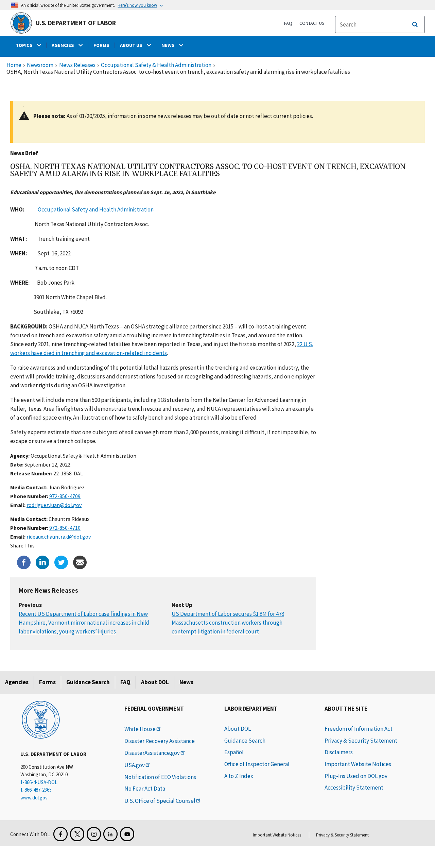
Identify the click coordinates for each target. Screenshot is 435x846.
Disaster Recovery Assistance (159, 741)
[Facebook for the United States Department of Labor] (60, 834)
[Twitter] (61, 561)
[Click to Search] (415, 24)
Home (13, 65)
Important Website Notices (358, 764)
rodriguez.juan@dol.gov (54, 505)
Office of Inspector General (257, 764)
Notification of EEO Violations (160, 777)
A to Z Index (238, 776)
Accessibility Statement (354, 787)
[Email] (80, 561)
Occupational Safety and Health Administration (96, 209)
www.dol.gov (34, 797)
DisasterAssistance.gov (152, 753)
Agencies (17, 682)
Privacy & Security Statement (361, 740)
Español (234, 752)
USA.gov (134, 765)
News (186, 682)
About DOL (155, 682)
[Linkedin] (42, 561)
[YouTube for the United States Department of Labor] (127, 834)
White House (140, 729)
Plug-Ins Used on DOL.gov (356, 776)
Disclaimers (339, 752)
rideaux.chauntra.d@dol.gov (59, 536)
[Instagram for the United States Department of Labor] (94, 834)
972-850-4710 (65, 527)
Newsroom (40, 65)
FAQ (288, 23)
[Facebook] (24, 561)
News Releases (77, 65)
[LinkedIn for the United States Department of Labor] (110, 834)
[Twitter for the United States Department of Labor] (77, 834)
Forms (47, 682)
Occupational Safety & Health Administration (156, 65)
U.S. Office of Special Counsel (159, 801)
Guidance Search (88, 682)
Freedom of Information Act (359, 728)
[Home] (40, 719)
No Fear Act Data (144, 788)
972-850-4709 (65, 496)
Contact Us (312, 23)
